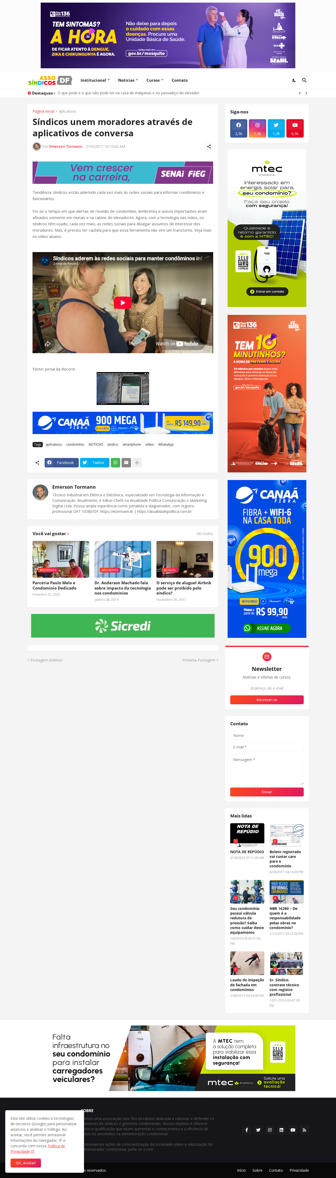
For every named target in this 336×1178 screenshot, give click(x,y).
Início (241, 1170)
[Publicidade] (123, 172)
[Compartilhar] (209, 146)
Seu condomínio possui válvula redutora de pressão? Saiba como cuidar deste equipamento (247, 920)
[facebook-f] (246, 1129)
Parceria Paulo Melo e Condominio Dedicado (54, 585)
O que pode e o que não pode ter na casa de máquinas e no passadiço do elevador (128, 93)
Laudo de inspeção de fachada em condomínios (247, 985)
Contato (180, 80)
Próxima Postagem (198, 660)
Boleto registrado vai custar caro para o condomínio (285, 859)
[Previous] (299, 93)
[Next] (306, 93)
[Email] (126, 462)
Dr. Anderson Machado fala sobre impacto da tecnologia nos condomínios (122, 588)
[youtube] (292, 1129)
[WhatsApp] (115, 462)
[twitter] (258, 1129)
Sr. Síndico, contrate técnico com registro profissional (284, 987)
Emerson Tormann (74, 487)
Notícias (126, 80)
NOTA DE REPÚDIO (247, 851)
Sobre (257, 1170)
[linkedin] (281, 1129)
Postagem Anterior (46, 660)
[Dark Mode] (294, 80)
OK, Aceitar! (26, 1162)
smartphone (132, 444)
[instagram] (269, 1129)
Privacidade (299, 1170)
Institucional (93, 80)
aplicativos (67, 112)
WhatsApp (166, 444)
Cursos (153, 80)
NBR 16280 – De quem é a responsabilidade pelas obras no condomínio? (285, 918)
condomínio (75, 444)
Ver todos (205, 533)
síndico (112, 444)
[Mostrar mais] (137, 462)
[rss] (304, 1129)
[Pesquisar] (304, 80)
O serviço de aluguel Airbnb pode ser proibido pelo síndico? (183, 588)
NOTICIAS (96, 444)
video (149, 444)
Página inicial (43, 112)
